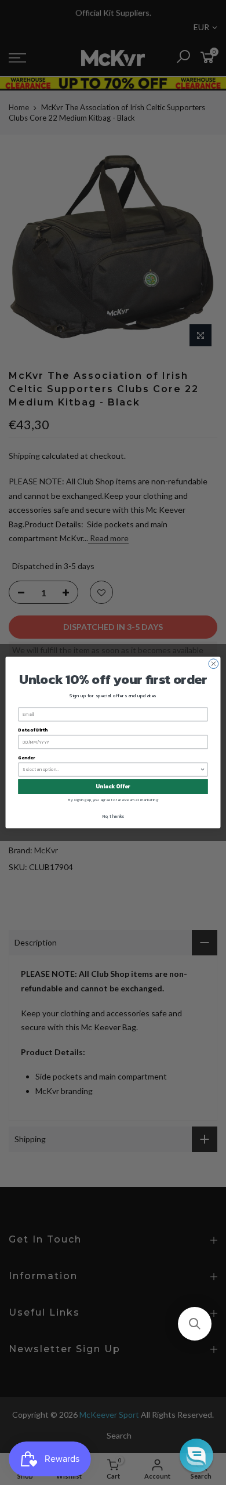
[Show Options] (203, 769)
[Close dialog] (213, 664)
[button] (195, 1324)
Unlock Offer (113, 787)
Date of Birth (32, 730)
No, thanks (113, 816)
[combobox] (111, 769)
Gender (26, 757)
